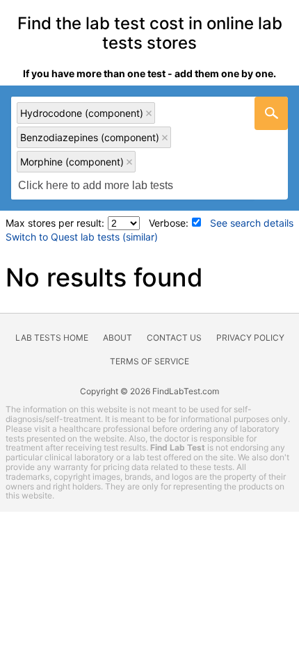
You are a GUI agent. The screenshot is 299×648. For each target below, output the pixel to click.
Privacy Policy (250, 337)
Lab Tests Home (51, 337)
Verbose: (168, 223)
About (117, 337)
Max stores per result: (55, 223)
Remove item (149, 113)
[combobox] (149, 148)
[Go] (271, 113)
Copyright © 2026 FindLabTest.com (149, 391)
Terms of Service (149, 361)
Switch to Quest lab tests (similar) (82, 237)
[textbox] (103, 186)
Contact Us (174, 337)
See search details (251, 223)
